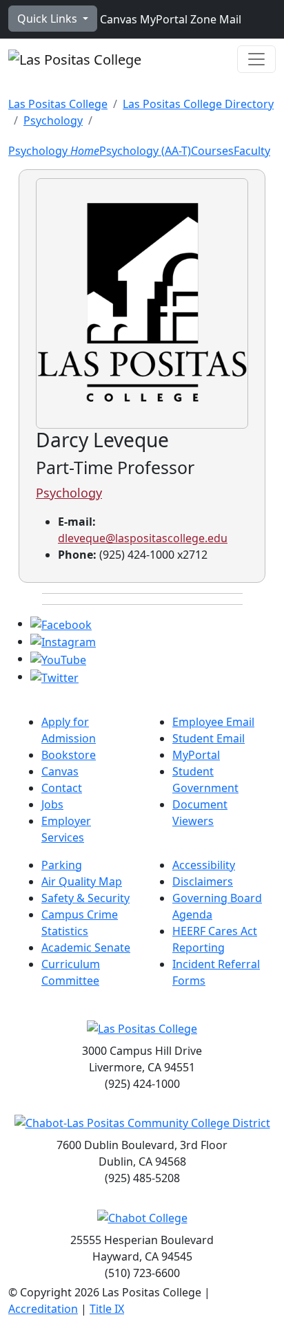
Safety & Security (85, 898)
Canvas (117, 19)
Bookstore (68, 754)
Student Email (208, 738)
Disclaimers (202, 881)
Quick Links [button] (48, 18)
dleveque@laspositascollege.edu (142, 538)
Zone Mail (214, 19)
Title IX (107, 1308)
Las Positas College (58, 103)
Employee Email (213, 721)
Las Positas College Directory (198, 103)
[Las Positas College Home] (74, 59)
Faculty (252, 150)
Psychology (53, 120)
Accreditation (43, 1308)
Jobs (52, 804)
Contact (61, 787)
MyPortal (162, 19)
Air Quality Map (81, 881)
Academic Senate (85, 947)
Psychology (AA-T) (145, 150)
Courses (212, 150)
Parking (61, 864)
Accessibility (203, 864)
